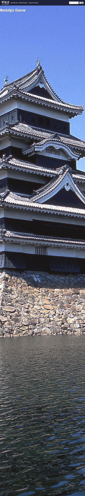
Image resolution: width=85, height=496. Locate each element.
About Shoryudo (14, 2)
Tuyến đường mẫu (23, 2)
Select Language (73, 2)
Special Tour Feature (33, 2)
